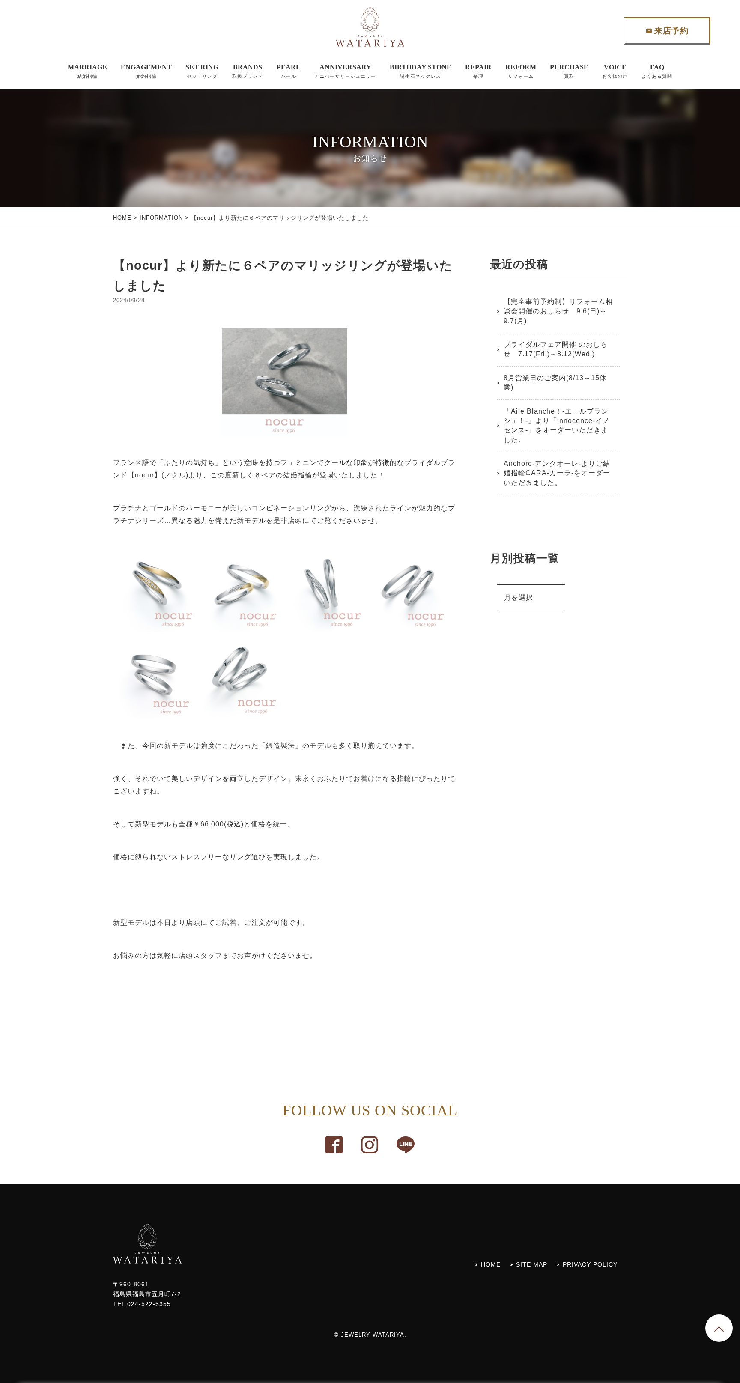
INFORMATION (161, 218)
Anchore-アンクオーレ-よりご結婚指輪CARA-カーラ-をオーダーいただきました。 (557, 473)
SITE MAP (531, 1264)
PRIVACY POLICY (590, 1264)
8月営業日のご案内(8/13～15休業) (555, 382)
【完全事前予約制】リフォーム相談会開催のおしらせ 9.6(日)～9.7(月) (558, 311)
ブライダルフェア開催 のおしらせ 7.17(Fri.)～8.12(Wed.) (556, 349)
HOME (122, 218)
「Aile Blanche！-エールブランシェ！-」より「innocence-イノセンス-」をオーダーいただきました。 (557, 426)
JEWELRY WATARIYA (372, 1335)
